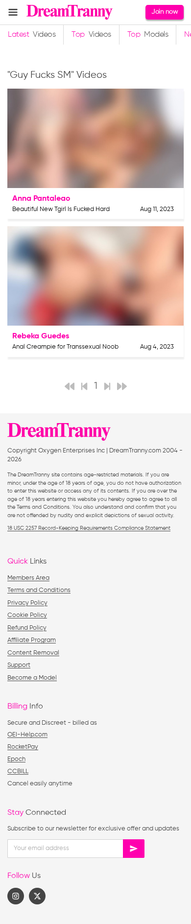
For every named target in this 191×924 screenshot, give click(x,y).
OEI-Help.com (27, 735)
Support (18, 665)
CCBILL (17, 771)
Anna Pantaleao (41, 199)
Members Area (28, 578)
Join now (164, 11)
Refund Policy (27, 628)
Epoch (16, 759)
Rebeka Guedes (40, 336)
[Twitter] (37, 896)
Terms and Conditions (39, 590)
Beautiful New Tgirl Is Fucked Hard (61, 209)
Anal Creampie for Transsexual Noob (65, 347)
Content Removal (33, 653)
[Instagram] (15, 896)
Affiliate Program (31, 640)
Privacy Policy (27, 603)
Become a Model (32, 678)
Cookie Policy (27, 615)
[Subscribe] (133, 848)
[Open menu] (13, 12)
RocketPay (22, 747)
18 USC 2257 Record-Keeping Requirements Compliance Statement (88, 528)
